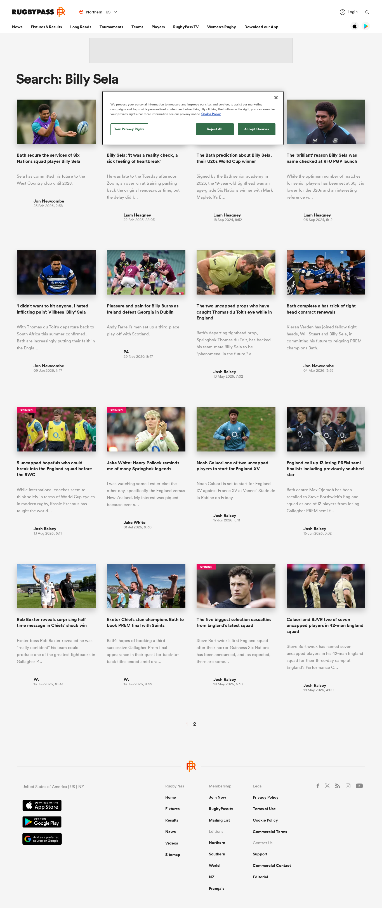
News (17, 27)
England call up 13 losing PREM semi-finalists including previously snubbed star (325, 469)
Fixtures (172, 808)
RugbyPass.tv (221, 808)
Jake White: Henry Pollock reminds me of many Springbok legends (143, 466)
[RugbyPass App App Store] (74, 806)
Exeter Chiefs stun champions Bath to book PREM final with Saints (145, 622)
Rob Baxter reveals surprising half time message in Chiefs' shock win (52, 622)
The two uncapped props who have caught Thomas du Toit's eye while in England (234, 312)
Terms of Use (264, 808)
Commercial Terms (270, 831)
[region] (193, 118)
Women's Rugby (221, 27)
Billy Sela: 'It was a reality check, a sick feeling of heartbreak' (142, 158)
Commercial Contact (272, 865)
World (214, 865)
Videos (171, 843)
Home (170, 797)
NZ (211, 877)
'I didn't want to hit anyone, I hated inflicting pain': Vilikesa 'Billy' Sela (52, 309)
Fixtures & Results (46, 27)
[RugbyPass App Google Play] (74, 822)
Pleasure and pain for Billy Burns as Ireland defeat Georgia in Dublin (142, 309)
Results (171, 820)
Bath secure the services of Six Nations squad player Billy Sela (48, 158)
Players (158, 27)
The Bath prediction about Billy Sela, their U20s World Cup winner (234, 158)
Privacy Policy (266, 797)
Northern (217, 842)
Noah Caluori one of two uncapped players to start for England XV (232, 466)
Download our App (261, 27)
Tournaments (111, 27)
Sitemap (172, 854)
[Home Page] (38, 12)
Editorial (260, 877)
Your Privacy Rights (129, 129)
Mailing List (219, 820)
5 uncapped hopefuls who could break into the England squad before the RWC (54, 469)
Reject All (215, 129)
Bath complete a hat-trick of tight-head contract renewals (322, 309)
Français (216, 888)
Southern (217, 854)
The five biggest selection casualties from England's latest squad (234, 622)
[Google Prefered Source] (74, 839)
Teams (137, 27)
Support (260, 854)
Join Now (217, 797)
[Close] (276, 97)
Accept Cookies (256, 129)
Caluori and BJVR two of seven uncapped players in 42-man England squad (325, 625)
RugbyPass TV (186, 27)
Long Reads (80, 27)
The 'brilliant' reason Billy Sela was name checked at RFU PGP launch (322, 158)
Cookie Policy (265, 820)
